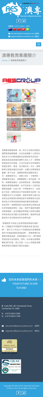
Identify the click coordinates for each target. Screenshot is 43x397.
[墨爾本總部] (10, 29)
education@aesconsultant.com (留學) (25, 33)
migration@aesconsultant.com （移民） (23, 331)
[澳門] (27, 29)
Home (5, 60)
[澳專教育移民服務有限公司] (21, 9)
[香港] (23, 29)
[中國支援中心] (19, 29)
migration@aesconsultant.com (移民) (25, 36)
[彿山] (14, 29)
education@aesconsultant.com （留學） (23, 326)
